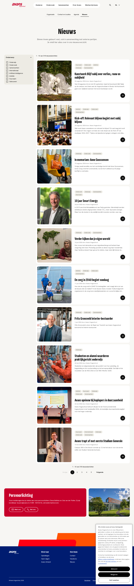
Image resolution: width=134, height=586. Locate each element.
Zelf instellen (114, 580)
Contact (72, 556)
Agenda (76, 14)
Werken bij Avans (91, 5)
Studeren (39, 5)
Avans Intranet (46, 562)
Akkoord (114, 569)
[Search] (110, 5)
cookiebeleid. (102, 563)
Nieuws (84, 14)
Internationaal (13, 71)
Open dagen (45, 559)
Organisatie (50, 14)
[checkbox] (7, 62)
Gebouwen (13, 81)
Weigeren (114, 575)
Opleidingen (45, 556)
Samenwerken (63, 5)
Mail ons (18, 509)
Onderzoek (50, 5)
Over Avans (77, 5)
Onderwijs (12, 62)
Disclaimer (87, 580)
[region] (114, 554)
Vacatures (73, 559)
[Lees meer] (122, 95)
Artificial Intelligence (16, 73)
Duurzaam (12, 79)
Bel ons (33, 509)
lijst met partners (111, 561)
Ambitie (11, 76)
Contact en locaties (64, 14)
